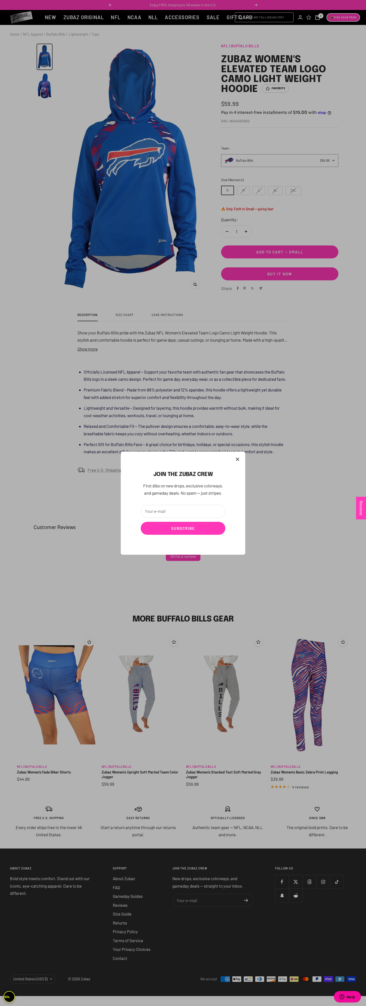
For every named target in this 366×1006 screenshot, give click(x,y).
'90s (6, 997)
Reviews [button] (361, 508)
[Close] (237, 459)
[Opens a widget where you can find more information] (347, 997)
